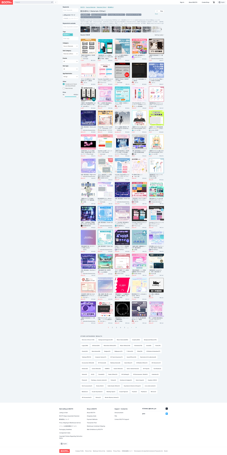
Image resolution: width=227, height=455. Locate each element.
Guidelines (109, 451)
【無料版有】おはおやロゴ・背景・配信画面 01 (155, 270)
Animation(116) (138, 345)
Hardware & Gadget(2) (126, 380)
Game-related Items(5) (133, 368)
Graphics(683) (136, 339)
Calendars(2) (155, 374)
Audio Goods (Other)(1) (114, 386)
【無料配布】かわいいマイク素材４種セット (156, 175)
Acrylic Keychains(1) (97, 391)
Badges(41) (107, 351)
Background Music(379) (150, 339)
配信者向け (111, 7)
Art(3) (92, 374)
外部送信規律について (127, 451)
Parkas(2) (113, 380)
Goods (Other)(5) (118, 368)
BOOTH (83, 7)
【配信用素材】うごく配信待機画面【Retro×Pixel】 (139, 270)
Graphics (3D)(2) (152, 380)
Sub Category (67, 50)
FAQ (116, 416)
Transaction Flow (92, 422)
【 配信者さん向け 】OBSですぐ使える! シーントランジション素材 (139, 199)
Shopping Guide (91, 416)
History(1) (98, 397)
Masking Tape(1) (111, 391)
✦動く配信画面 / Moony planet (88, 127)
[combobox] (34, 2)
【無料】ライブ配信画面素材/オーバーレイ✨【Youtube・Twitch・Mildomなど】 (156, 127)
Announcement (119, 412)
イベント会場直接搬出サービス (68, 426)
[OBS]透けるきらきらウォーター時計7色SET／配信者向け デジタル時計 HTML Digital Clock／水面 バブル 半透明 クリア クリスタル (156, 247)
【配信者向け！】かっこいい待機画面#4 (122, 318)
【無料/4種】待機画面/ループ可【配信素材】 (139, 247)
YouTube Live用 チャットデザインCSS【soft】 (105, 151)
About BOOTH (193, 2)
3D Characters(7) (156, 362)
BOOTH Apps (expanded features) (69, 416)
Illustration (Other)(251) (110, 345)
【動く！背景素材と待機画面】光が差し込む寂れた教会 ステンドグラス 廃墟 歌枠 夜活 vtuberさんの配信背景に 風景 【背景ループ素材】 (88, 223)
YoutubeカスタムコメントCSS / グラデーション (156, 223)
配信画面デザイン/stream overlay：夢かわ (139, 294)
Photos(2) (84, 380)
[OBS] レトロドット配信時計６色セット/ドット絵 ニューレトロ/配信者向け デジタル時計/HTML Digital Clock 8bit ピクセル (122, 247)
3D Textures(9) (102, 362)
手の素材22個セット (137, 174)
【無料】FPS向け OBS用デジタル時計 (122, 79)
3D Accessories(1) (87, 397)
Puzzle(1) (134, 391)
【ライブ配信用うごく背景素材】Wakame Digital (105, 175)
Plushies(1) (144, 391)
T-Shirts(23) (130, 351)
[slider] (64, 97)
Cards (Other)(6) (96, 368)
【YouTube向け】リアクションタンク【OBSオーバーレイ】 (139, 103)
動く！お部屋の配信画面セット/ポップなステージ (156, 318)
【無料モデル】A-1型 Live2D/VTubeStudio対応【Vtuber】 (139, 127)
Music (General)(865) (122, 339)
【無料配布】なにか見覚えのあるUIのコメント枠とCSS (105, 56)
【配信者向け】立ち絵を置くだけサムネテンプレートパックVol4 (156, 199)
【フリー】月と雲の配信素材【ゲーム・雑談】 (139, 318)
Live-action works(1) (150, 386)
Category (65, 43)
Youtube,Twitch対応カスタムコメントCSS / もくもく (122, 175)
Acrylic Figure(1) (123, 391)
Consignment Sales (64, 433)
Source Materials (90, 7)
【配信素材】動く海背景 (104, 270)
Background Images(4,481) (106, 339)
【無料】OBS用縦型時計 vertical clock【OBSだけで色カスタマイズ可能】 (88, 103)
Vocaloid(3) (101, 374)
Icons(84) (148, 345)
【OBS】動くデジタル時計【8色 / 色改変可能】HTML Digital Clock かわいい (88, 151)
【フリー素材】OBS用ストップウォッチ (122, 103)
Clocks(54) (85, 351)
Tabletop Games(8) (115, 362)
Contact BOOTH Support (122, 419)
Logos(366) (85, 345)
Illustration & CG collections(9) (148, 357)
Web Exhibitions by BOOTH (95, 429)
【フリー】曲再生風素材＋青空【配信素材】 (122, 56)
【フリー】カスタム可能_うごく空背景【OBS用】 (156, 79)
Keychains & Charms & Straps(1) (132, 386)
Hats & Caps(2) (140, 380)
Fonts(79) (157, 345)
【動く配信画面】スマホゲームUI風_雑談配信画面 (139, 151)
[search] (52, 2)
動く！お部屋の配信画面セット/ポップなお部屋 (105, 103)
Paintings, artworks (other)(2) (99, 380)
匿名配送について (64, 419)
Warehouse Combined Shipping (96, 426)
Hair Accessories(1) (87, 386)
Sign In (182, 2)
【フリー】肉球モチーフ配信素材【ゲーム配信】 (88, 79)
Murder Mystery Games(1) (112, 397)
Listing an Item (63, 412)
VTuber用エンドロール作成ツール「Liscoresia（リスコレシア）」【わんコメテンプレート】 (105, 127)
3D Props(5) (146, 368)
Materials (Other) (101, 7)
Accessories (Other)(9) (88, 362)
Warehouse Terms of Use (99, 451)
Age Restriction (67, 73)
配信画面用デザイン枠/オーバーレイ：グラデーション (105, 199)
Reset (156, 14)
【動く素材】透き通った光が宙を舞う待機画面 (105, 294)
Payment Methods (92, 419)
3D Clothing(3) (125, 374)
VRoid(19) (139, 351)
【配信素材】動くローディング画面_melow (88, 247)
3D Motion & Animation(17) (153, 351)
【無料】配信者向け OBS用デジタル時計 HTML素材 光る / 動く (122, 151)
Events (65, 58)
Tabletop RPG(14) (86, 357)
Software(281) (96, 345)
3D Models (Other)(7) (141, 362)
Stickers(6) (85, 368)
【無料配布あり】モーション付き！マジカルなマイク (156, 103)
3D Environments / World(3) (140, 374)
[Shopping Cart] (214, 2)
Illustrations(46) (96, 351)
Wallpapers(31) (118, 351)
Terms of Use (88, 451)
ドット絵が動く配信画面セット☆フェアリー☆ (122, 223)
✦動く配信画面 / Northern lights (88, 270)
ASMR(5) (107, 368)
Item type (65, 66)
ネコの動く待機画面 (154, 294)
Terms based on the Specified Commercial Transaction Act (148, 451)
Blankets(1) (85, 391)
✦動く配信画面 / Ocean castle (105, 223)
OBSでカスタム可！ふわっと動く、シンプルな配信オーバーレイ (105, 318)
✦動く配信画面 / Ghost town (122, 199)
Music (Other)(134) (125, 345)
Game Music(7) (128, 362)
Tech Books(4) (157, 368)
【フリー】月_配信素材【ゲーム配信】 (139, 79)
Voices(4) (84, 374)
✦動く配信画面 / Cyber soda (105, 247)
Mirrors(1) (153, 391)
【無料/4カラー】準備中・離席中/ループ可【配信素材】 (88, 199)
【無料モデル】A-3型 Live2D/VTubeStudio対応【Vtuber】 (156, 151)
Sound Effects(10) (131, 357)
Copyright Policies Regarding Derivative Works (70, 437)
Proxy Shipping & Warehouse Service (70, 422)
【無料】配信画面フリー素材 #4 (156, 56)
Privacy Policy (116, 451)
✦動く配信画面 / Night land (88, 174)
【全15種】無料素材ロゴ (138, 55)
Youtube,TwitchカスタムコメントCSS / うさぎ (139, 223)
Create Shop (205, 2)
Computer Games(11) (100, 357)
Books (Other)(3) (112, 374)
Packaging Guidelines (65, 429)
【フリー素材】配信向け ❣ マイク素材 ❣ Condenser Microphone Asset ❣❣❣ (122, 127)
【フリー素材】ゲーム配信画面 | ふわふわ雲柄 (122, 270)
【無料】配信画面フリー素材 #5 (88, 318)
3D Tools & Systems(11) (116, 357)
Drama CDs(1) (100, 386)
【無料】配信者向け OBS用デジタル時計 (88, 56)
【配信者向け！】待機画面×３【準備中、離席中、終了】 (122, 294)
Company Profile (79, 451)
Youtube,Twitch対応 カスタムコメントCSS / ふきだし (105, 79)
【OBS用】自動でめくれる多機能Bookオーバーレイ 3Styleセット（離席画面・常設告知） (88, 294)
